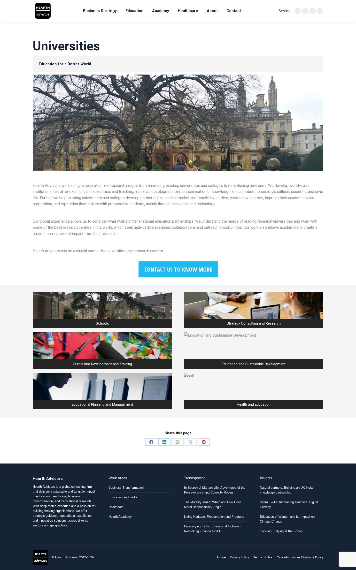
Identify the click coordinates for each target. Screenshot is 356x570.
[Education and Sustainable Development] (253, 350)
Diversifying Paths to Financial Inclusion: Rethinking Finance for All (212, 528)
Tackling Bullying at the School (281, 531)
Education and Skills (122, 497)
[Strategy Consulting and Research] (253, 310)
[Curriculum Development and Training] (102, 350)
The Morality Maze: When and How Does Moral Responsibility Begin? (212, 504)
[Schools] (102, 310)
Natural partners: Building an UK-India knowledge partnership (286, 490)
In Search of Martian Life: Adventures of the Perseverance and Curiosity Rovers (214, 490)
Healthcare (116, 507)
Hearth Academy (120, 516)
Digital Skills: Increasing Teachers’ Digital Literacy (289, 504)
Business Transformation (126, 487)
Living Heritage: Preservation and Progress (214, 516)
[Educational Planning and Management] (102, 391)
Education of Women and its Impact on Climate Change (287, 519)
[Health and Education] (253, 391)
